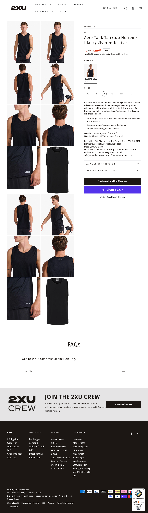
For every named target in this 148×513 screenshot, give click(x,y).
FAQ (9, 450)
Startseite (89, 27)
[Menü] (143, 490)
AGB (31, 450)
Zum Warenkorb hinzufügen (110, 181)
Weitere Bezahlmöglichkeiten (112, 197)
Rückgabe (12, 439)
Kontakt (11, 457)
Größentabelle (15, 453)
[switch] (138, 508)
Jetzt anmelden (121, 404)
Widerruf (12, 443)
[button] (125, 8)
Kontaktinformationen (65, 503)
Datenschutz (36, 453)
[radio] (90, 73)
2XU (85, 32)
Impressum (35, 457)
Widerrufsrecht (37, 446)
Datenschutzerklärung (30, 503)
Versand (97, 54)
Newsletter (13, 446)
